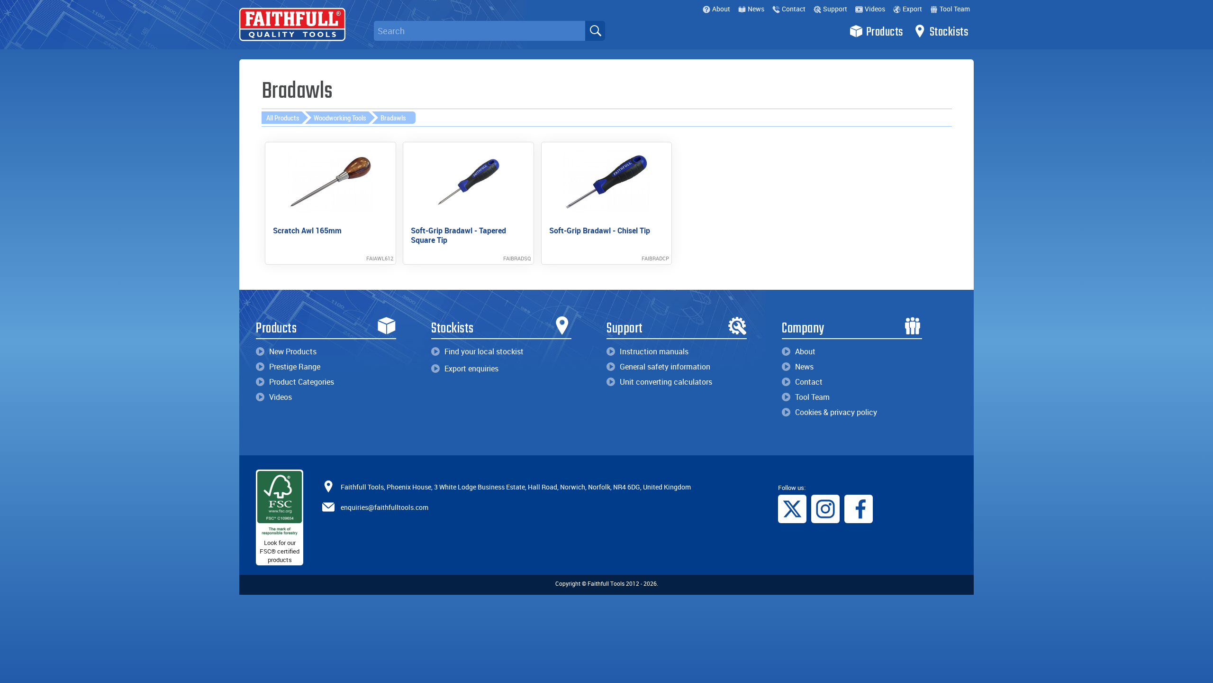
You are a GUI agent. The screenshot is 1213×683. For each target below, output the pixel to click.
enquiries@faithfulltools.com (384, 507)
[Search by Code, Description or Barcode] (595, 31)
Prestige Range (294, 366)
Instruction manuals (654, 351)
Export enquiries (471, 368)
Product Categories (301, 382)
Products (884, 32)
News (756, 8)
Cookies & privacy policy (836, 412)
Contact (794, 8)
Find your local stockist (484, 351)
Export (912, 8)
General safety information (665, 366)
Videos (875, 8)
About (721, 8)
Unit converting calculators (666, 382)
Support (835, 8)
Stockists (949, 32)
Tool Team (955, 8)
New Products (293, 351)
